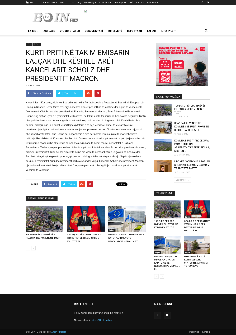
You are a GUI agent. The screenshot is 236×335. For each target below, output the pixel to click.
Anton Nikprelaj (59, 331)
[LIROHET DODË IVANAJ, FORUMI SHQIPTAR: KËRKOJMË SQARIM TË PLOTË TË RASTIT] (163, 166)
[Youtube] (207, 2)
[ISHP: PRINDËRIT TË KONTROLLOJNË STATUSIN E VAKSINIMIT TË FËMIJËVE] (197, 245)
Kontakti (140, 2)
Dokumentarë (94, 31)
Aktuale (49, 31)
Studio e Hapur (70, 31)
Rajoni (37, 44)
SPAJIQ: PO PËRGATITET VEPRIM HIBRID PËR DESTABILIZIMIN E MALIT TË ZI (84, 238)
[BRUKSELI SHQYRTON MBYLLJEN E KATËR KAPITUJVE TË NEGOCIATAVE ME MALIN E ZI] (127, 219)
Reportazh (134, 31)
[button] (206, 31)
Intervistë (115, 31)
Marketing (89, 2)
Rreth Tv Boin (105, 2)
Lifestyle (167, 31)
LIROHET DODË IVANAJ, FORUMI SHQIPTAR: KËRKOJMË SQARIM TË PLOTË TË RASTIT (192, 165)
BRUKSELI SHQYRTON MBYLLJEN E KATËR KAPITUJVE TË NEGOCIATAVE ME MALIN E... (167, 262)
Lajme (32, 31)
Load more (181, 179)
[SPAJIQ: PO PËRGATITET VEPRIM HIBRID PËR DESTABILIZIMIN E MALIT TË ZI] (86, 219)
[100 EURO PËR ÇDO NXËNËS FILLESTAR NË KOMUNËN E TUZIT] (44, 219)
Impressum (152, 2)
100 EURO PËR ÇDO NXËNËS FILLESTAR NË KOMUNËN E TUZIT (189, 109)
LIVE (72, 2)
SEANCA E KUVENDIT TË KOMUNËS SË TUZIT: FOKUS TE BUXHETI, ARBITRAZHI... (191, 126)
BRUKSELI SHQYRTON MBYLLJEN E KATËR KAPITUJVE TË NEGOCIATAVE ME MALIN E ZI (126, 238)
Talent (152, 31)
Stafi (131, 2)
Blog (79, 2)
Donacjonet (120, 2)
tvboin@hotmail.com (102, 320)
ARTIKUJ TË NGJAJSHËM (41, 198)
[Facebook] (202, 2)
